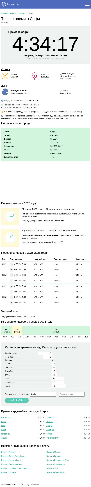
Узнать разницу (17, 400)
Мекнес (49, 422)
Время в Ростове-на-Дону (57, 460)
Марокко (22, 13)
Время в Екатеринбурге (11, 464)
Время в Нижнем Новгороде (13, 468)
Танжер (49, 417)
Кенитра (50, 430)
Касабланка (6, 417)
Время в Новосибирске (11, 460)
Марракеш (5, 434)
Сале (3, 430)
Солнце (5, 69)
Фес (3, 426)
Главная (4, 13)
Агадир (4, 438)
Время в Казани (53, 456)
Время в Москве (8, 452)
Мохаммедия (52, 438)
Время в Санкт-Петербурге (13, 456)
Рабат (3, 422)
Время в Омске (53, 452)
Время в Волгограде (55, 472)
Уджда (49, 426)
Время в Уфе (52, 468)
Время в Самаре (8, 472)
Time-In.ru (13, 4)
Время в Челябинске (55, 464)
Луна (4, 85)
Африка (13, 13)
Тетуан (49, 434)
